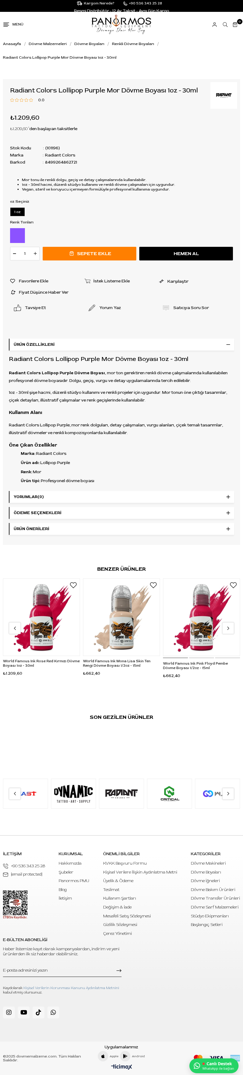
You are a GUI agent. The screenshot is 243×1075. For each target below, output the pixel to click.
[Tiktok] (38, 1012)
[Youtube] (24, 1012)
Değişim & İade (117, 907)
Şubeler (66, 872)
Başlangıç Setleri (207, 924)
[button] (175, 657)
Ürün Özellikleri (34, 344)
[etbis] (15, 904)
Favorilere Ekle (73, 585)
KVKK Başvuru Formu (125, 863)
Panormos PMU (74, 880)
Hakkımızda (70, 863)
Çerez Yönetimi (117, 933)
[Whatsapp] (53, 1012)
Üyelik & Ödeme (118, 880)
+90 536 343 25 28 (28, 865)
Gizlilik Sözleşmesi (120, 924)
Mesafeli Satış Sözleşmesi (127, 916)
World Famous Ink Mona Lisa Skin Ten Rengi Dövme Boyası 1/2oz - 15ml (117, 663)
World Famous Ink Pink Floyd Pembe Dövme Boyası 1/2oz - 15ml (195, 665)
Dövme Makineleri (208, 863)
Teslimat (111, 889)
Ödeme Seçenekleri (37, 512)
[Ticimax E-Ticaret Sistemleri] (121, 1067)
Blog (63, 889)
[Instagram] (9, 1012)
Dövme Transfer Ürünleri (215, 898)
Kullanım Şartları (119, 898)
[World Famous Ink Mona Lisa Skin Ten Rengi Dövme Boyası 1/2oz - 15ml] (121, 617)
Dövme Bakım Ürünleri (213, 889)
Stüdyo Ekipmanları (210, 916)
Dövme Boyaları (206, 872)
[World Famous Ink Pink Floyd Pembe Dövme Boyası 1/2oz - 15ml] (201, 617)
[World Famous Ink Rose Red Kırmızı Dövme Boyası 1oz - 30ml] (41, 617)
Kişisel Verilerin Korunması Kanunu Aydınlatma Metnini (71, 988)
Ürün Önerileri (31, 528)
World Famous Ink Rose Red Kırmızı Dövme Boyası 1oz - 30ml (41, 663)
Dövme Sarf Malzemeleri (215, 907)
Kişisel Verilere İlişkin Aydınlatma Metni (140, 872)
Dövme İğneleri (205, 880)
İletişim (65, 898)
